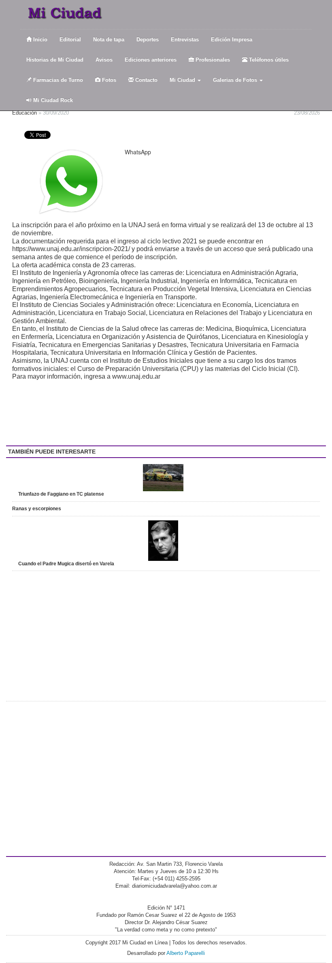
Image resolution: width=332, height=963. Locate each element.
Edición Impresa (231, 39)
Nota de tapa (108, 39)
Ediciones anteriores (151, 60)
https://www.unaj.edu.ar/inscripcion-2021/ (71, 248)
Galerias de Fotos (236, 80)
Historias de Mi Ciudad (54, 60)
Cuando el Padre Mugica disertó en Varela (66, 564)
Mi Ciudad (183, 80)
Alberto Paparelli (185, 953)
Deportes (147, 39)
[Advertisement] (77, 413)
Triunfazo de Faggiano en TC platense (61, 494)
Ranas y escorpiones (36, 508)
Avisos (104, 60)
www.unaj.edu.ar (136, 376)
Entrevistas (185, 39)
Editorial (70, 39)
